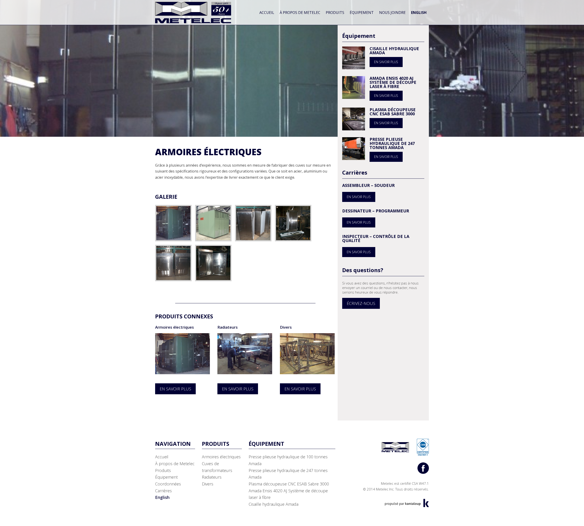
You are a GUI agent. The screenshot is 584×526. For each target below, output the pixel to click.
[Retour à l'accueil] (193, 12)
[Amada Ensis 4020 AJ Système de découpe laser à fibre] (353, 87)
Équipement (362, 12)
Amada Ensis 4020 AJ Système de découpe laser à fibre (393, 82)
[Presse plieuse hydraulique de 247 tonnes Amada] (353, 148)
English (419, 12)
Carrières (163, 490)
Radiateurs (227, 327)
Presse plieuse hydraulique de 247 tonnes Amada (392, 143)
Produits (335, 12)
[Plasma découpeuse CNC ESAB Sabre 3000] (353, 118)
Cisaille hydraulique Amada (394, 50)
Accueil (266, 12)
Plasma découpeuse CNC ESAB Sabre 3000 (393, 111)
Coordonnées (168, 484)
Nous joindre (392, 12)
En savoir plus (386, 62)
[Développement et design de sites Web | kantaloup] (407, 503)
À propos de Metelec (300, 12)
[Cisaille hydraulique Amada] (353, 57)
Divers (286, 327)
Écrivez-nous (361, 303)
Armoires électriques (174, 327)
